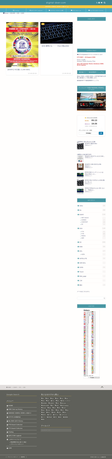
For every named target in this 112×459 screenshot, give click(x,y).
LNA (43, 410)
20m (67, 398)
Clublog (17, 10)
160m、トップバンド (66, 400)
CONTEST (93, 222)
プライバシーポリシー (17, 444)
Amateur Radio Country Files (86, 61)
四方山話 (50, 417)
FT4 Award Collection (15, 428)
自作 (60, 417)
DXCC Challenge (65, 405)
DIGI (92, 228)
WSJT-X (44, 414)
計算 (101, 133)
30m (43, 400)
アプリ (50, 414)
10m (48, 398)
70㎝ (53, 400)
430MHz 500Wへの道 (56, 10)
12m (52, 398)
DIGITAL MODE (46, 405)
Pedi (58, 410)
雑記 (92, 285)
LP (53, 410)
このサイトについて (15, 439)
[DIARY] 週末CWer (91, 143)
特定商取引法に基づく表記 (18, 442)
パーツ (44, 417)
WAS (65, 412)
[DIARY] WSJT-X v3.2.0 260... (95, 156)
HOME (11, 405)
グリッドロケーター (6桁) (85, 130)
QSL (92, 251)
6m (92, 210)
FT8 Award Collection (15, 424)
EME (92, 246)
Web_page (91, 276)
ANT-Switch (92, 217)
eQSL (92, 254)
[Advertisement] (91, 33)
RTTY (49, 412)
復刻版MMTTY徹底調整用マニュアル (88, 80)
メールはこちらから (83, 291)
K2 (93, 224)
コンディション (64, 414)
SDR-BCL (91, 263)
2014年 (15, 387)
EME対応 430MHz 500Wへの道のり (20, 413)
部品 (43, 419)
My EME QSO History (96, 10)
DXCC (57, 405)
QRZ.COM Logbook (37, 10)
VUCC (59, 412)
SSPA (92, 267)
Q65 (92, 238)
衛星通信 (66, 417)
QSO (44, 412)
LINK (10, 448)
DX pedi (44, 407)
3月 (20, 387)
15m (57, 398)
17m (62, 398)
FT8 (93, 233)
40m (48, 400)
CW (57, 403)
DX (92, 242)
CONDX (93, 220)
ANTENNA (45, 403)
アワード (56, 414)
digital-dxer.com (56, 2)
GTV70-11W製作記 (15, 417)
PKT (63, 410)
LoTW (48, 410)
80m (58, 400)
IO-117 (64, 407)
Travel (91, 271)
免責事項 (23, 456)
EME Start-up (77, 10)
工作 (91, 280)
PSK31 (93, 235)
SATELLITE (92, 258)
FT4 (93, 231)
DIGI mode (64, 403)
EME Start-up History (16, 409)
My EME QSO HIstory (16, 421)
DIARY (92, 214)
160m (92, 206)
